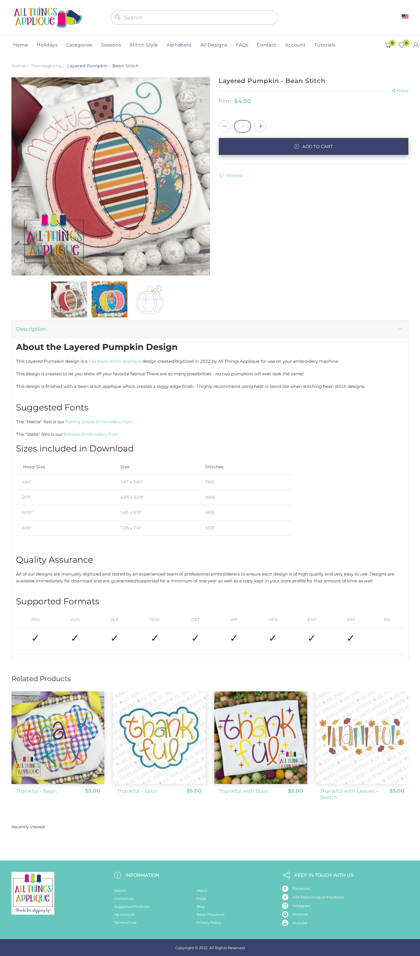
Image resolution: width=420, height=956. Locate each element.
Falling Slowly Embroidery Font (99, 421)
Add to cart (317, 146)
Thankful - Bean (36, 791)
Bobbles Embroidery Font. (91, 434)
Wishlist (234, 175)
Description (31, 329)
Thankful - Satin (137, 791)
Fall (93, 361)
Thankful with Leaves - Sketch (349, 794)
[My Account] (416, 45)
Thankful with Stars (243, 791)
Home (18, 65)
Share (402, 90)
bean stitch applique (119, 361)
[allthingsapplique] (47, 17)
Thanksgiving (46, 65)
